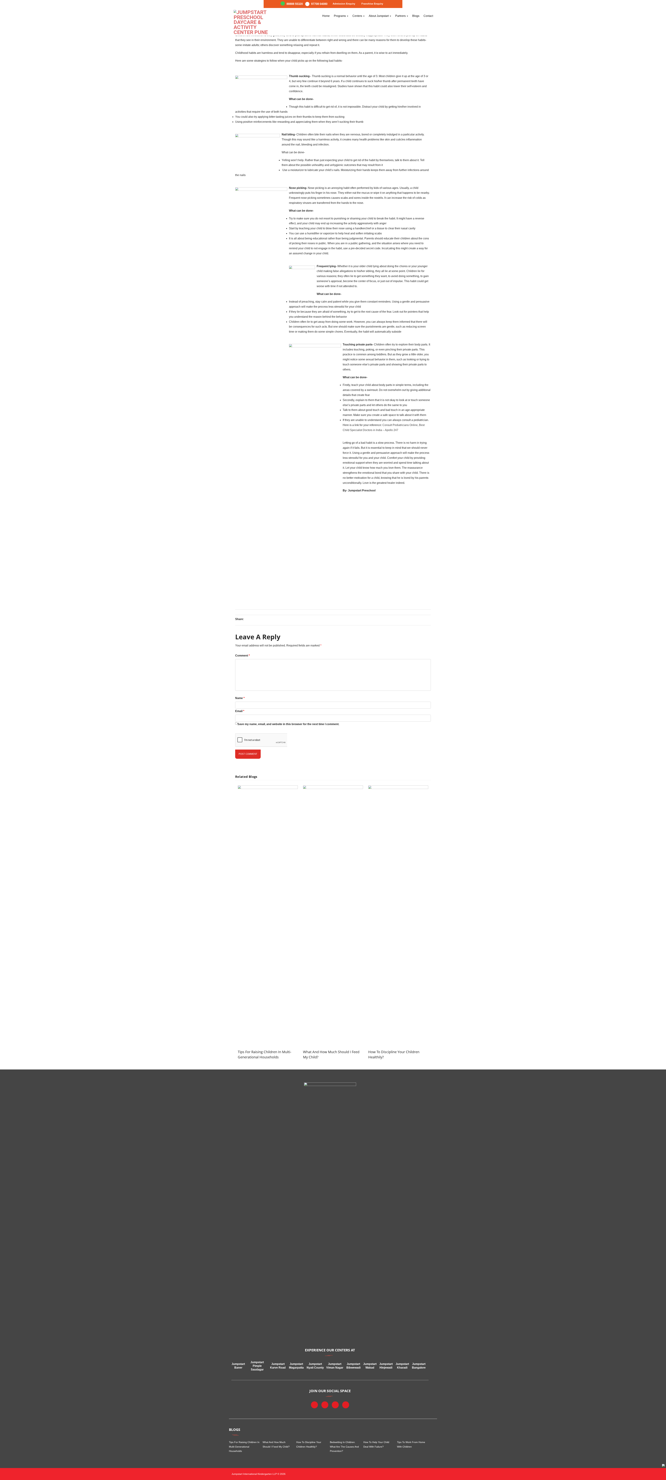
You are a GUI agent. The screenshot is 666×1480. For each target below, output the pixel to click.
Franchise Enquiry (372, 3)
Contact (428, 15)
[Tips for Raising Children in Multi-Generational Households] (268, 788)
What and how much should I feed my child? (276, 1444)
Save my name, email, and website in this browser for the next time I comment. (288, 724)
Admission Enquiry (344, 3)
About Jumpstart (379, 15)
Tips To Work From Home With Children (411, 1444)
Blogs (415, 15)
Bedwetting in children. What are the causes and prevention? (344, 1446)
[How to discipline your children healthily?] (398, 788)
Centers (357, 15)
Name (240, 698)
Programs (340, 15)
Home (326, 15)
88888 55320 (295, 3)
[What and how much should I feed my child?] (333, 788)
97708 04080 (319, 3)
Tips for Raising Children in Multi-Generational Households (244, 1446)
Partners (400, 15)
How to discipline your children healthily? (308, 1444)
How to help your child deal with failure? (376, 1444)
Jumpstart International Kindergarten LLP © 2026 (258, 1474)
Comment (242, 655)
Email (239, 711)
